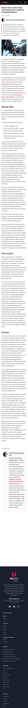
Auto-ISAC (17, 496)
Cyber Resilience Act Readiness (9, 660)
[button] (25, 2)
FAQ (4, 689)
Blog (4, 670)
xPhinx (4, 634)
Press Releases (6, 703)
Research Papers (6, 675)
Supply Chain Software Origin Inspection (11, 658)
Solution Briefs (6, 682)
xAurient (5, 639)
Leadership (5, 699)
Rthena (4, 620)
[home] (4, 2)
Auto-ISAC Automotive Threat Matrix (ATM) (16, 481)
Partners (5, 701)
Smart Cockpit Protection (8, 654)
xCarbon (5, 630)
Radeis (4, 618)
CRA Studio (5, 641)
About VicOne (6, 696)
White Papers (6, 684)
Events (4, 705)
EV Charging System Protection (9, 656)
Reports (4, 673)
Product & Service (7, 613)
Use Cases (5, 677)
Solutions (5, 646)
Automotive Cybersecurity (8, 649)
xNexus (4, 627)
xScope (4, 632)
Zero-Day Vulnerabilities (8, 668)
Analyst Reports (6, 686)
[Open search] (20, 2)
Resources (5, 665)
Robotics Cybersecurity (8, 651)
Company (5, 694)
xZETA (4, 625)
